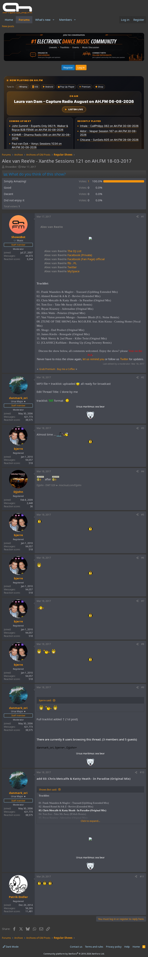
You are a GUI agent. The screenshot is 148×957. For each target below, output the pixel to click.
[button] (53, 19)
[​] (90, 239)
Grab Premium (47, 369)
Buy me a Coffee (66, 369)
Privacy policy (114, 946)
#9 (142, 687)
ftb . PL (60, 263)
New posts (8, 26)
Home (9, 20)
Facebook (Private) (68, 255)
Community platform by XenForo (74, 953)
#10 (142, 772)
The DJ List (62, 251)
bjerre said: (45, 700)
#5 (142, 514)
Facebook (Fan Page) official (74, 259)
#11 (142, 876)
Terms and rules (94, 946)
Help (127, 946)
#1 (142, 216)
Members (65, 20)
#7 (142, 601)
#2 (142, 377)
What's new (42, 20)
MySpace (61, 271)
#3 (142, 428)
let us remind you (93, 359)
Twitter (60, 267)
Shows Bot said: (48, 789)
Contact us (76, 946)
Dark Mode (11, 946)
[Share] (137, 217)
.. (90, 416)
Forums (24, 20)
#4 (142, 471)
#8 (142, 644)
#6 (142, 557)
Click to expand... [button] (90, 821)
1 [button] (84, 181)
